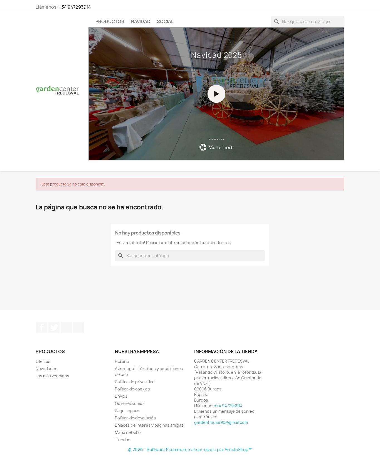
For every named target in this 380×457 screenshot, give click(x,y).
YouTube (66, 327)
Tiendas (122, 439)
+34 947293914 (75, 7)
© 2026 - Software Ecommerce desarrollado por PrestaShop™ (190, 450)
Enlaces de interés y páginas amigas (149, 425)
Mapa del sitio (128, 432)
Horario (122, 361)
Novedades (46, 368)
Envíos (121, 396)
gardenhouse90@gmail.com (221, 422)
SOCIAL (165, 21)
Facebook (41, 327)
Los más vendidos (52, 375)
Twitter (54, 327)
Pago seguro (127, 410)
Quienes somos (130, 403)
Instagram (78, 327)
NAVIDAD (140, 21)
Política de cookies (132, 389)
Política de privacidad (135, 381)
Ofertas (43, 361)
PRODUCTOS (109, 21)
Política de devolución (135, 418)
